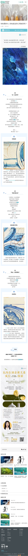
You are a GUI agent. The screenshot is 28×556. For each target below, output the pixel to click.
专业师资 (2, 540)
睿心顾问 (21, 533)
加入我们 (21, 535)
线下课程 (2, 539)
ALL (2, 536)
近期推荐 (2, 530)
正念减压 (8, 533)
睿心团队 (21, 532)
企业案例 (8, 540)
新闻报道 (2, 532)
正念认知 (8, 535)
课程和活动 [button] (5, 493)
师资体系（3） (5, 488)
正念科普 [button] (4, 486)
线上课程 (2, 537)
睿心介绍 (21, 530)
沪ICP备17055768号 (21, 553)
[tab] (14, 486)
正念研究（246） (5, 491)
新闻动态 (15, 529)
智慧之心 (8, 532)
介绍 (8, 539)
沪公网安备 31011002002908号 (13, 555)
